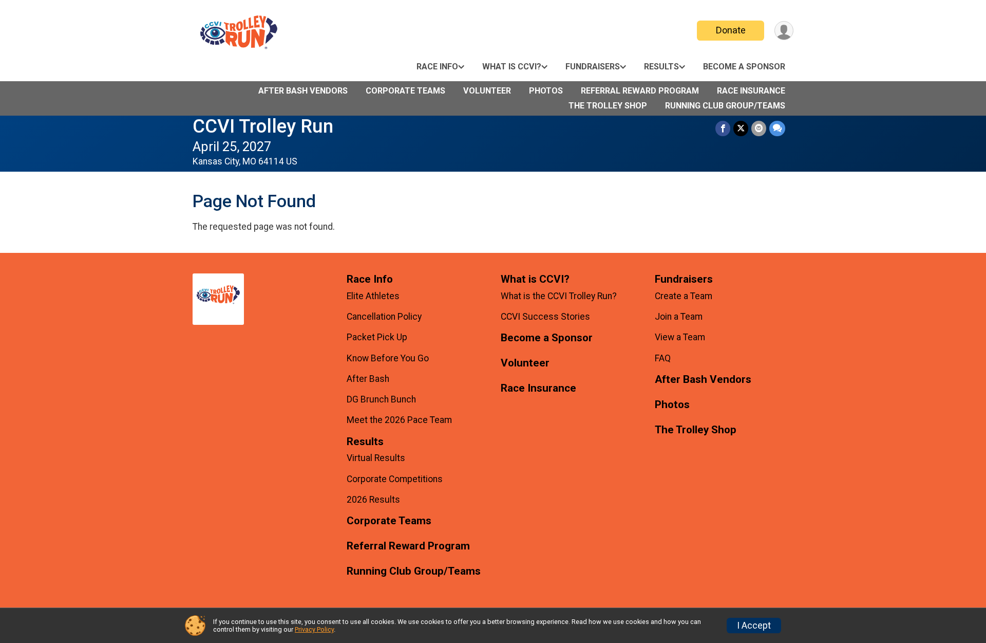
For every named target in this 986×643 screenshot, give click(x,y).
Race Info (437, 66)
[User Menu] (783, 30)
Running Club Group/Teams (725, 106)
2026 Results (373, 499)
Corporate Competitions (395, 479)
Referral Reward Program (640, 91)
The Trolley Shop (607, 106)
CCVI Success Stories (545, 316)
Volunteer (487, 91)
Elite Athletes (373, 296)
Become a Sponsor (744, 66)
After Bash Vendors (303, 91)
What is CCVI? (511, 66)
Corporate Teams (405, 91)
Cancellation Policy (384, 316)
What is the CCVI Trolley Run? (559, 296)
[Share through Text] (777, 128)
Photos (546, 91)
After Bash (368, 379)
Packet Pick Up (377, 337)
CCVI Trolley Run (263, 126)
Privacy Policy (314, 629)
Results (661, 66)
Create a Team (683, 296)
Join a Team (679, 316)
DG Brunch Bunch (381, 399)
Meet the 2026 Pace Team (399, 420)
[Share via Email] (758, 128)
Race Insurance (751, 91)
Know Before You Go (388, 358)
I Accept (754, 625)
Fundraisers (592, 66)
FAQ (663, 358)
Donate (731, 30)
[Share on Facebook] (722, 128)
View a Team (680, 337)
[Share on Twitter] (740, 128)
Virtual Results (376, 458)
